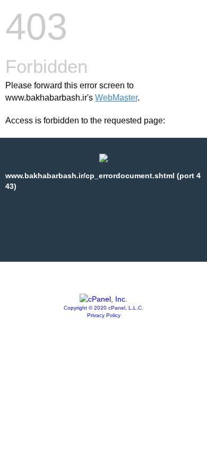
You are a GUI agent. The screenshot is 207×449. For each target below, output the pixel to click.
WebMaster (116, 97)
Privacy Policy (103, 315)
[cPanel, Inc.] (103, 299)
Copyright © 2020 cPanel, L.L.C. (103, 308)
